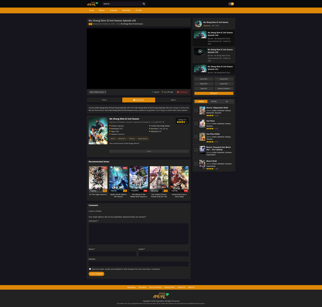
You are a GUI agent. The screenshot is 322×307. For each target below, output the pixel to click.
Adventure (122, 139)
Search (214, 93)
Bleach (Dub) (211, 161)
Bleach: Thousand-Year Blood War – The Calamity (218, 148)
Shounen (218, 113)
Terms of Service (155, 287)
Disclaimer (142, 287)
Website (92, 259)
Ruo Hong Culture (163, 126)
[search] (144, 4)
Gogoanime (131, 287)
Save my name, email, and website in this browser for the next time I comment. (126, 269)
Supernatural (142, 139)
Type (203, 88)
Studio (203, 84)
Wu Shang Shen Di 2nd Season (132, 24)
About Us (191, 287)
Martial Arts (210, 113)
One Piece (210, 121)
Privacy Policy (169, 287)
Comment (93, 221)
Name (92, 249)
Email (142, 249)
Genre (203, 79)
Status (223, 84)
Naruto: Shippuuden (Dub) (217, 108)
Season (223, 79)
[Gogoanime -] (92, 5)
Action (113, 139)
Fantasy (132, 139)
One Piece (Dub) (212, 134)
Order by (223, 88)
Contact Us (181, 287)
